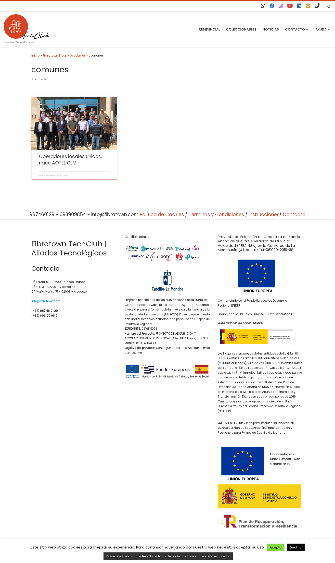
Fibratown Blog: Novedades (64, 55)
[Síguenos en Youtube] (290, 5)
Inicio (35, 55)
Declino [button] (296, 547)
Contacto (294, 214)
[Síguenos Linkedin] (299, 5)
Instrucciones (264, 214)
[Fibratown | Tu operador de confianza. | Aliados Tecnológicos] (26, 25)
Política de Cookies (162, 214)
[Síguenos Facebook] (272, 5)
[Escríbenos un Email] (308, 5)
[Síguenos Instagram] (281, 5)
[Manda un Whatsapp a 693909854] (263, 5)
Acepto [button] (276, 547)
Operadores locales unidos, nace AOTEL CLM (70, 159)
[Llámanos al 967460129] (317, 5)
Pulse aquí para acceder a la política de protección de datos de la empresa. (168, 556)
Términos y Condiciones (216, 214)
